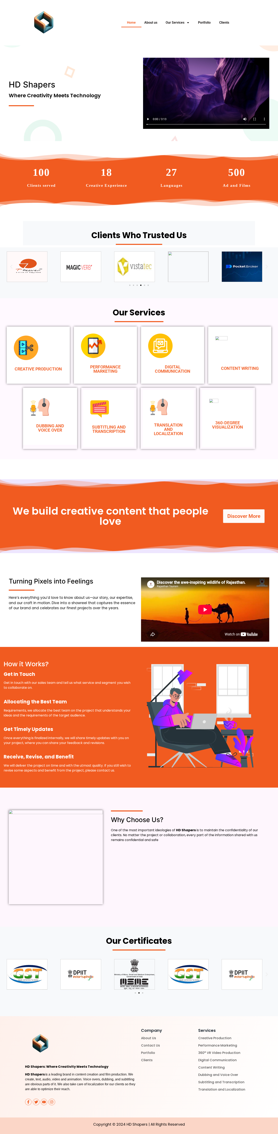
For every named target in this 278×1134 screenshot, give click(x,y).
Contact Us (150, 1045)
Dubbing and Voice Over (218, 1074)
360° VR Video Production (219, 1052)
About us (150, 22)
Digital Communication (217, 1060)
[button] (11, 266)
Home (131, 22)
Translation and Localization (221, 1089)
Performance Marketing (217, 1045)
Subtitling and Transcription (221, 1082)
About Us (148, 1038)
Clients (224, 22)
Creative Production (214, 1038)
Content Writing (211, 1067)
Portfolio (204, 22)
